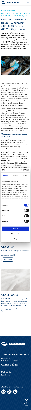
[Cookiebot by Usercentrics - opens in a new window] (22, 170)
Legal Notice (5, 375)
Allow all (15, 228)
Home (3, 11)
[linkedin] (15, 392)
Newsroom (11, 11)
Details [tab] (15, 175)
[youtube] (3, 392)
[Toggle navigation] (28, 2)
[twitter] (9, 392)
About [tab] (25, 175)
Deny (15, 239)
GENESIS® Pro (9, 310)
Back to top (26, 404)
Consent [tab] (5, 175)
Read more (8, 259)
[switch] (26, 210)
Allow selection (15, 234)
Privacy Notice (6, 371)
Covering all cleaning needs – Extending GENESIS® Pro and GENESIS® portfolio (15, 14)
